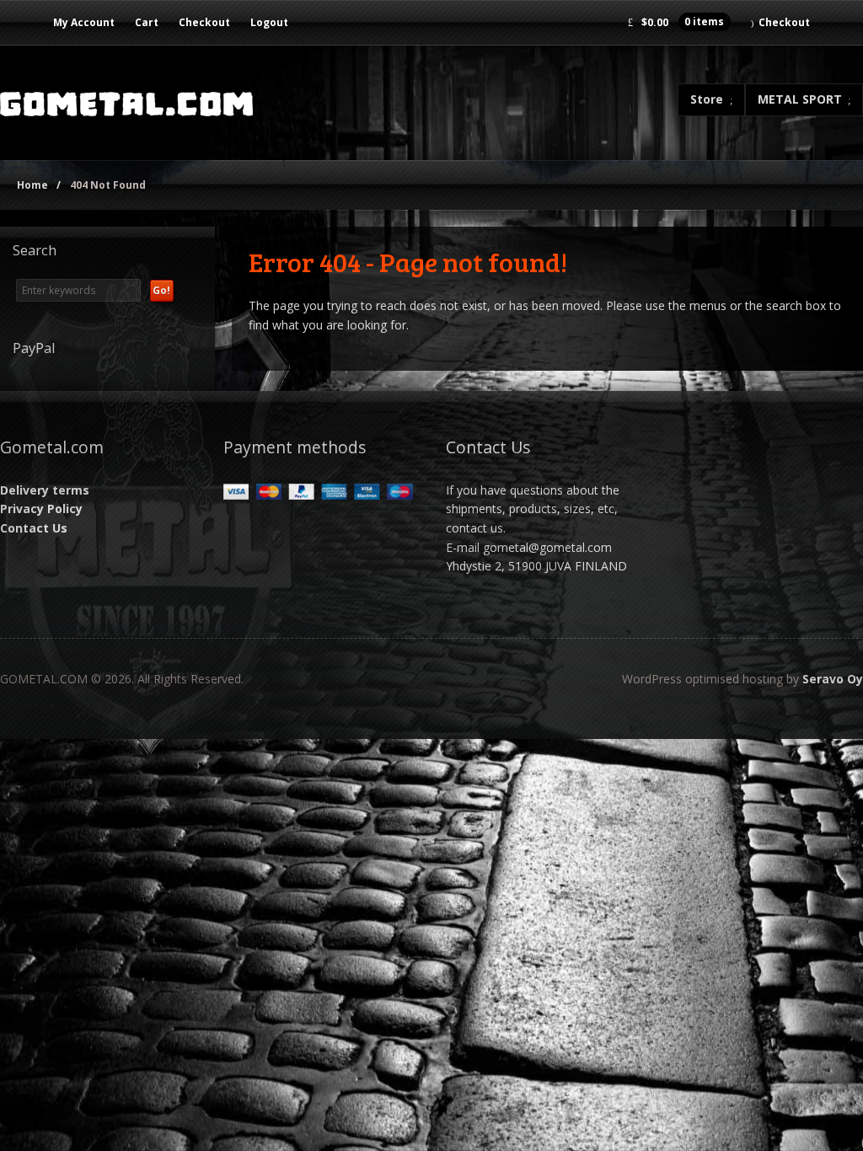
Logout (269, 22)
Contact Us (33, 528)
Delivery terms (44, 490)
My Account (84, 22)
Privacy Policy (41, 509)
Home (32, 185)
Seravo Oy (832, 679)
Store (706, 99)
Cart (146, 22)
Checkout (204, 22)
